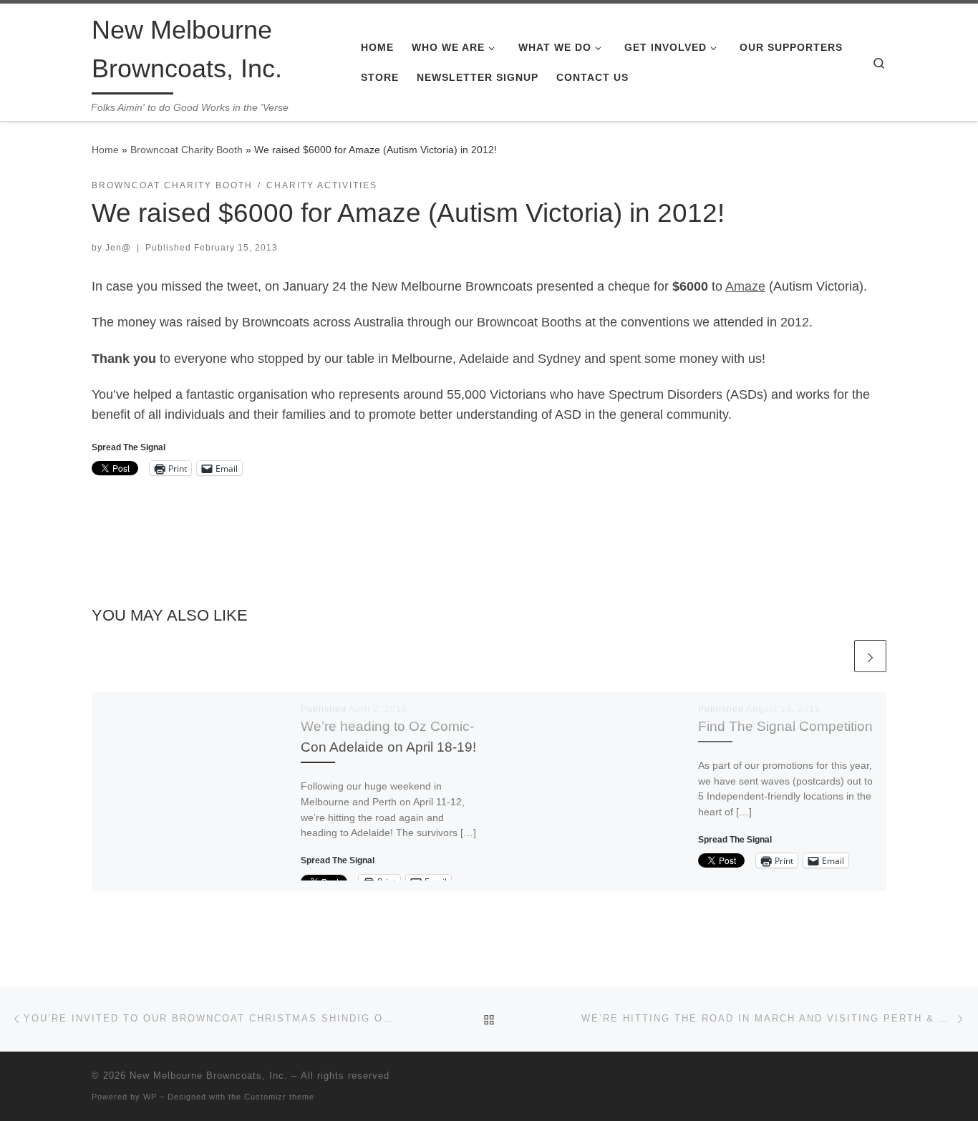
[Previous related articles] (835, 656)
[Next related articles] (870, 656)
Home (105, 149)
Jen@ (118, 248)
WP (150, 1096)
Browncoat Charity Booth (186, 149)
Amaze (745, 286)
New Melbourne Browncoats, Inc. (209, 1075)
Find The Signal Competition (785, 726)
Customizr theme (279, 1096)
